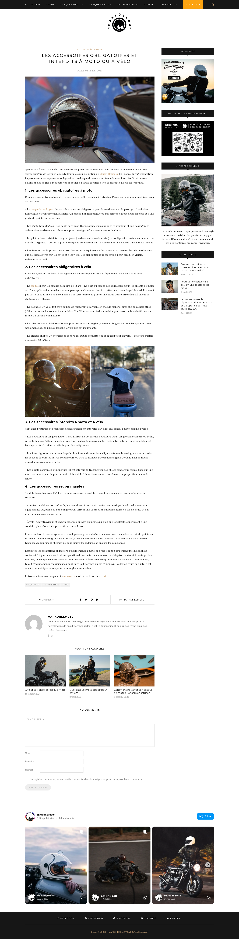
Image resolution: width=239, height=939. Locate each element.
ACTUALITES (33, 4)
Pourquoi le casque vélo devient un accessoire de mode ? (195, 284)
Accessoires (126, 4)
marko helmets (51, 585)
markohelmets (133, 599)
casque (34, 285)
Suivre (207, 816)
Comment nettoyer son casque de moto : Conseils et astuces (133, 691)
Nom (28, 753)
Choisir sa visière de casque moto (45, 689)
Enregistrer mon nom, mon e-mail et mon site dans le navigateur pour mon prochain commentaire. (88, 779)
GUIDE (51, 4)
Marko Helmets (109, 173)
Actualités (85, 49)
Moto (65, 585)
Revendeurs (168, 4)
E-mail (29, 761)
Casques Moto (70, 4)
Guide (98, 49)
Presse (149, 4)
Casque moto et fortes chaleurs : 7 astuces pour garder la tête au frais (194, 267)
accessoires (68, 576)
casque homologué (42, 209)
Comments (46, 599)
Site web (29, 769)
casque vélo (32, 585)
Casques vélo (99, 4)
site (106, 576)
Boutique (193, 4)
